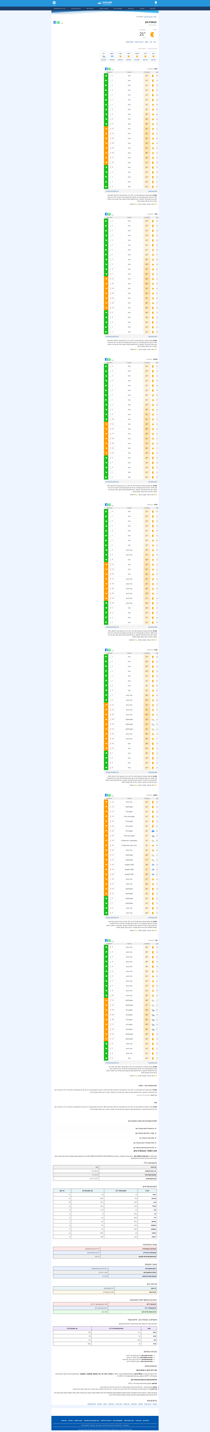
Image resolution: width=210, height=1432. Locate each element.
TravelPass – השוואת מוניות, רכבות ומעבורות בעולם (115, 1425)
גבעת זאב (134, 1404)
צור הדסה (126, 1404)
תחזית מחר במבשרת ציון (147, 1138)
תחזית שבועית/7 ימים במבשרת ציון (144, 1143)
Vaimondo (99, 1425)
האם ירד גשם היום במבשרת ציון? (144, 1133)
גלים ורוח (152, 8)
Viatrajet (92, 1425)
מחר (151, 42)
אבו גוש (155, 1404)
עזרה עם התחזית (75, 8)
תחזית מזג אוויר (148, 17)
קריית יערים (147, 1404)
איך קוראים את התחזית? (112, 191)
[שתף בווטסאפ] (58, 23)
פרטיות (70, 1420)
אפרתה (99, 1404)
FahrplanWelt (85, 1425)
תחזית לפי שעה (139, 42)
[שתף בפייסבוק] (55, 23)
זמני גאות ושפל (129, 1420)
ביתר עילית (119, 1404)
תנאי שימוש (78, 1420)
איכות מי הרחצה (103, 8)
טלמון (105, 1404)
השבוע (146, 42)
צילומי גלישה (90, 8)
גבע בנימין (111, 1404)
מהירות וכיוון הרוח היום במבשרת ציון (143, 1148)
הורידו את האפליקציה (59, 8)
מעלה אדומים (92, 1404)
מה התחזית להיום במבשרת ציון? (144, 1128)
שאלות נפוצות (129, 42)
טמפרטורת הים (118, 8)
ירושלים (140, 1404)
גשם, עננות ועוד (152, 191)
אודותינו (64, 1420)
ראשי (155, 17)
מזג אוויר (142, 8)
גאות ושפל (131, 8)
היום (155, 42)
